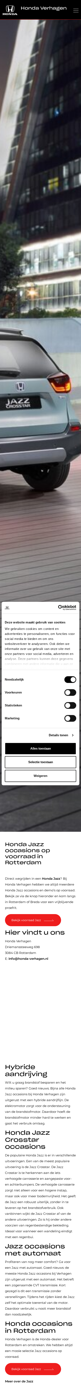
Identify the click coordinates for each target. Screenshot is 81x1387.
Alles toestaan (40, 748)
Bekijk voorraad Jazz (26, 920)
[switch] (70, 692)
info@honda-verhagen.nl (28, 959)
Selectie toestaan (40, 762)
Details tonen (58, 735)
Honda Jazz (51, 879)
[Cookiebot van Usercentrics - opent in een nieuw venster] (58, 607)
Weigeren (40, 776)
